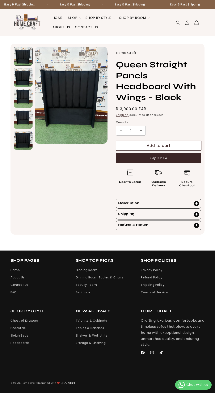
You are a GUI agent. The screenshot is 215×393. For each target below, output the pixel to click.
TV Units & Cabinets (91, 321)
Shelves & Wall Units (92, 335)
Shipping (122, 115)
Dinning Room (87, 270)
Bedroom (83, 292)
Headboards (19, 343)
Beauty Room (86, 285)
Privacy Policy (151, 270)
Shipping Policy (152, 285)
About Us (17, 277)
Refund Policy (151, 277)
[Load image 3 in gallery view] (23, 98)
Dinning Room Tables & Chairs (99, 277)
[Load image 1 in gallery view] (23, 56)
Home (15, 270)
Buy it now (159, 157)
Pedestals (18, 328)
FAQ (13, 292)
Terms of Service (154, 292)
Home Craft (29, 383)
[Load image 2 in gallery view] (23, 77)
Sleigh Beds (19, 335)
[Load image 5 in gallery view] (23, 140)
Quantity (122, 122)
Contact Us (19, 285)
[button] (74, 18)
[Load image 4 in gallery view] (23, 119)
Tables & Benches (90, 328)
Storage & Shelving (91, 343)
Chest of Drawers (24, 321)
